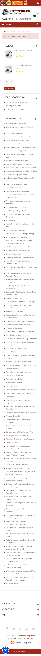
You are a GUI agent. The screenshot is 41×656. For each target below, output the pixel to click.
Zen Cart (29, 639)
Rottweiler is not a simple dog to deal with (21, 413)
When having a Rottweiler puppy (17, 465)
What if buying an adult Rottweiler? (18, 247)
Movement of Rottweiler (14, 383)
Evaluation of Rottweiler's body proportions (21, 339)
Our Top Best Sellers (13, 188)
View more (9, 88)
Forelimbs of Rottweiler (14, 376)
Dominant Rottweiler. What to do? (18, 137)
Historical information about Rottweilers (20, 257)
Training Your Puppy (13, 106)
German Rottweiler (13, 442)
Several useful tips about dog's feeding (20, 234)
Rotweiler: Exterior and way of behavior (20, 439)
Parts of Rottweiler (12, 369)
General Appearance (13, 254)
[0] (34, 17)
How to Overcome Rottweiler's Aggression (21, 167)
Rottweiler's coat (12, 386)
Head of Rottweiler (12, 352)
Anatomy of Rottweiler (14, 328)
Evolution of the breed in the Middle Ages (21, 302)
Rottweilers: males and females (17, 435)
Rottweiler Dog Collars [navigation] (14, 31)
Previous (6, 82)
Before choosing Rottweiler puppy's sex (20, 432)
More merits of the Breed (15, 311)
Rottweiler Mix (11, 220)
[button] (37, 24)
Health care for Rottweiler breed (17, 160)
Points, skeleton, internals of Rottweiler (20, 321)
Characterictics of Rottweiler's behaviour (20, 390)
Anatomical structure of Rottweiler (18, 324)
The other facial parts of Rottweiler (18, 361)
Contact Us (26, 19)
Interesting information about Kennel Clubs (21, 171)
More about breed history (15, 298)
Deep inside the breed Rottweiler (18, 335)
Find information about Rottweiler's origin (21, 147)
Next (12, 82)
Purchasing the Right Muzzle (16, 211)
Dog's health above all (14, 133)
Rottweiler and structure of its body (18, 372)
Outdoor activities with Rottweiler (17, 191)
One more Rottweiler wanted (16, 184)
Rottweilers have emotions (15, 230)
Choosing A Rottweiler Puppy (16, 102)
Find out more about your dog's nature (20, 151)
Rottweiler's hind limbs (14, 379)
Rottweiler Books (12, 583)
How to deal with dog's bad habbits (18, 164)
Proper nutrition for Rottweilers (17, 207)
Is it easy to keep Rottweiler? (16, 175)
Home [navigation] (4, 31)
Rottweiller (10, 397)
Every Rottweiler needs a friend (17, 140)
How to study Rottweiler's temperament (20, 393)
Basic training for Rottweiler (16, 123)
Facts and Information (14, 144)
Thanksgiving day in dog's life (16, 237)
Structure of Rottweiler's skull (16, 348)
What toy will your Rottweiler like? (18, 250)
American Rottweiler (13, 416)
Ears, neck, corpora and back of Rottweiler (21, 365)
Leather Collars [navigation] (26, 31)
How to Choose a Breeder (15, 109)
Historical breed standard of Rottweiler (20, 332)
